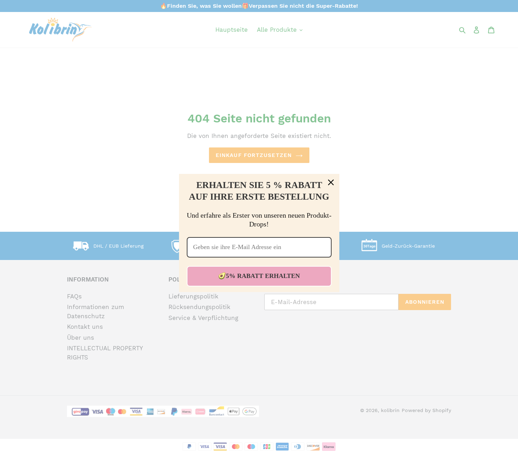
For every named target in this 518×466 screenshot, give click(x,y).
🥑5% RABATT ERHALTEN (259, 275)
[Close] (330, 182)
